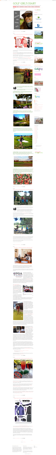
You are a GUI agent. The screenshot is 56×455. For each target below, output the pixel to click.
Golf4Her (29, 58)
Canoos (14, 58)
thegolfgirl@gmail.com (36, 78)
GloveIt (30, 57)
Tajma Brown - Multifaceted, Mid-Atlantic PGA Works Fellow (23, 247)
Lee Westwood (35, 132)
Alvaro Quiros (35, 126)
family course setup (23, 234)
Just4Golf (16, 58)
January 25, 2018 (21, 351)
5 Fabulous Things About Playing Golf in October (23, 65)
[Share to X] (23, 186)
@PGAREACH (21, 350)
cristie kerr (35, 142)
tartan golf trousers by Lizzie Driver (21, 149)
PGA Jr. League (16, 289)
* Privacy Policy (35, 160)
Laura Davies (35, 131)
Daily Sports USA (25, 57)
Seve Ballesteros (35, 137)
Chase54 (28, 57)
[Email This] (22, 31)
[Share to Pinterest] (24, 186)
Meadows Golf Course (23, 205)
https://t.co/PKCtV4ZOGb (26, 350)
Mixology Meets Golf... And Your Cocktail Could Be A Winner (23, 358)
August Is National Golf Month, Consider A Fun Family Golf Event (23, 189)
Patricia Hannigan (16, 31)
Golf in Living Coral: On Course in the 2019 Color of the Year (23, 34)
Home (22, 440)
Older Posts (32, 440)
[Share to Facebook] (24, 31)
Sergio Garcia (35, 136)
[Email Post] (21, 31)
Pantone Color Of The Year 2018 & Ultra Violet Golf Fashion (23, 398)
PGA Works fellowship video (27, 348)
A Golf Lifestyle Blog (23, 9)
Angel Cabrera (35, 127)
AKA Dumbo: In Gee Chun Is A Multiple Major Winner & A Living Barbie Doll (38, 109)
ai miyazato (35, 141)
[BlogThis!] (23, 31)
